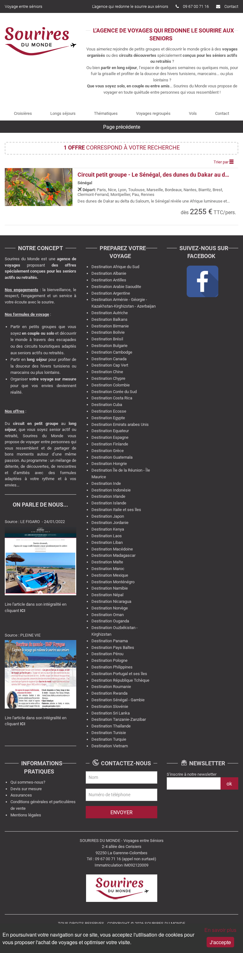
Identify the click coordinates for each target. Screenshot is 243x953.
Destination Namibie (109, 588)
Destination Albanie (108, 273)
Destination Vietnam (109, 746)
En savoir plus (220, 929)
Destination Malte (107, 562)
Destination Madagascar (113, 555)
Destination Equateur (110, 430)
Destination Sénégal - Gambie (118, 699)
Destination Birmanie (110, 326)
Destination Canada (109, 358)
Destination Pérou (107, 653)
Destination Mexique (109, 575)
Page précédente (121, 127)
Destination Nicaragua (111, 601)
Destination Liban (107, 542)
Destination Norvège (109, 608)
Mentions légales (25, 815)
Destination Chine (107, 371)
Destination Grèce (107, 450)
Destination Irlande (108, 496)
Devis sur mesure (26, 788)
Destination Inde (106, 483)
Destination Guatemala (112, 457)
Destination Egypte (108, 417)
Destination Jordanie (109, 522)
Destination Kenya (107, 529)
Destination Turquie (108, 739)
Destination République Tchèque (120, 680)
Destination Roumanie (111, 686)
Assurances (21, 795)
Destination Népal (107, 594)
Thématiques (106, 113)
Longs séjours (63, 113)
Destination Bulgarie (109, 345)
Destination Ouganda (110, 621)
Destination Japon (107, 516)
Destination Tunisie (108, 732)
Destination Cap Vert (109, 365)
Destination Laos (106, 535)
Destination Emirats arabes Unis (120, 424)
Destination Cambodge (111, 352)
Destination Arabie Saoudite (116, 286)
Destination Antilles (108, 280)
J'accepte (220, 942)
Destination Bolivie (108, 332)
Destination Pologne (109, 660)
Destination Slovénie (109, 706)
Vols (193, 113)
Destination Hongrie (109, 463)
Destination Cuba (106, 404)
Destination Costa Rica (111, 398)
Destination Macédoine (112, 549)
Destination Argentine (110, 293)
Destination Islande (108, 503)
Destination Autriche (109, 312)
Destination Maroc (107, 568)
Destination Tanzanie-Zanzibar (118, 719)
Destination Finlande (109, 444)
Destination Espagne (109, 437)
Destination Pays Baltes (112, 647)
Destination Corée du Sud (114, 391)
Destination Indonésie (111, 490)
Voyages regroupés (153, 113)
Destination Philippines (112, 667)
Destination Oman (107, 614)
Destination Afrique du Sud (115, 266)
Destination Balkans (109, 319)
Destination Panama (109, 640)
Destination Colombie (110, 385)
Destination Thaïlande (111, 726)
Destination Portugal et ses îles (119, 673)
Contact (231, 6)
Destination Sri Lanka (110, 713)
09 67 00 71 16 (196, 6)
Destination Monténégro (112, 581)
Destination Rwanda (109, 693)
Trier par (221, 162)
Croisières (23, 113)
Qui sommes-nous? (27, 782)
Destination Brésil (107, 339)
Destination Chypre (108, 378)
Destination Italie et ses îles (116, 509)
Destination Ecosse (108, 411)
